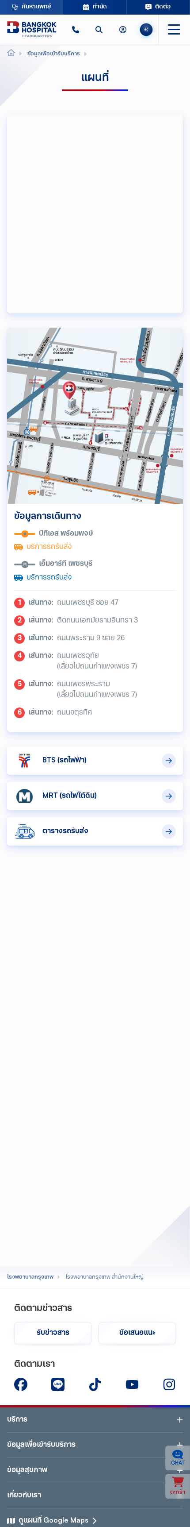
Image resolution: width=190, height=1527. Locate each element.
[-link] (20, 1384)
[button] (75, 29)
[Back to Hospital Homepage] (11, 54)
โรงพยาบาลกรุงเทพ (30, 1277)
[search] (98, 29)
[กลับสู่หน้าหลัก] (32, 29)
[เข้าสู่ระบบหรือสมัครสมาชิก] (122, 29)
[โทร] (75, 29)
